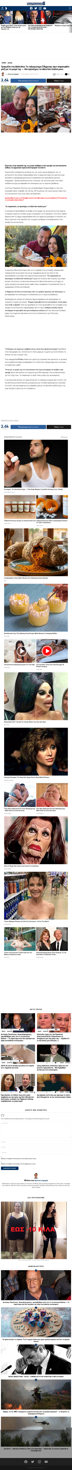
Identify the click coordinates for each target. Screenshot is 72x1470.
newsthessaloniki (10, 421)
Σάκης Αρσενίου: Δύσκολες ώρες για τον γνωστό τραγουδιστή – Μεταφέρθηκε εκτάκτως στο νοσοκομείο (52, 1068)
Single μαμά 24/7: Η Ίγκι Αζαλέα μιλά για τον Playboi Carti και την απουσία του (13, 27)
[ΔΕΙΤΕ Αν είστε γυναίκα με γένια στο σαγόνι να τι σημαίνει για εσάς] (18, 1054)
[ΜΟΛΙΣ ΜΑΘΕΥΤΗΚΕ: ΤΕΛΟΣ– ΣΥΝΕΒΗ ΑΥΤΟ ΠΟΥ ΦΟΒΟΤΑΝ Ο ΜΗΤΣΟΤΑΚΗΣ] (36, 1359)
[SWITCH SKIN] (6, 8)
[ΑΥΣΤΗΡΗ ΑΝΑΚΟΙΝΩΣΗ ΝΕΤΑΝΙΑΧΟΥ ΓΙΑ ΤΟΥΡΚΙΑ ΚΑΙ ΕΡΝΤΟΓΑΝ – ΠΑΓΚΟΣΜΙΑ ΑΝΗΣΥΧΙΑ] (40, 17)
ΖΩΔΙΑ (31, 1092)
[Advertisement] (36, 46)
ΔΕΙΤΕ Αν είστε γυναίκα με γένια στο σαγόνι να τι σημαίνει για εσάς (17, 1067)
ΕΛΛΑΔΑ (67, 1062)
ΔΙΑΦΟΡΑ (9, 1031)
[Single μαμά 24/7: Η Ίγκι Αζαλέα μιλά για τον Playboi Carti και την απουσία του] (13, 17)
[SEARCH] (70, 8)
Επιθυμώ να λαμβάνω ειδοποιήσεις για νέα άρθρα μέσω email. (18, 1164)
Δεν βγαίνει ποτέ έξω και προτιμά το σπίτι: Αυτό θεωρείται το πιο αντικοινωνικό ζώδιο (54, 1096)
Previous (1, 22)
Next (71, 22)
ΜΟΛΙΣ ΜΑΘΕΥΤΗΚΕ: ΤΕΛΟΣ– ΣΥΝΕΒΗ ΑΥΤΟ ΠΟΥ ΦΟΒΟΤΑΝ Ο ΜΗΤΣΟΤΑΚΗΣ (36, 1377)
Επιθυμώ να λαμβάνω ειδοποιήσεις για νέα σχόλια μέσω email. (18, 1158)
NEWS (3, 1031)
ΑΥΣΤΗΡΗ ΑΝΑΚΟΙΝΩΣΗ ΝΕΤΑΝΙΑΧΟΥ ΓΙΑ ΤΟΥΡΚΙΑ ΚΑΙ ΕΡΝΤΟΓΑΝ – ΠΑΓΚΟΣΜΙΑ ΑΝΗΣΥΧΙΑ (40, 27)
